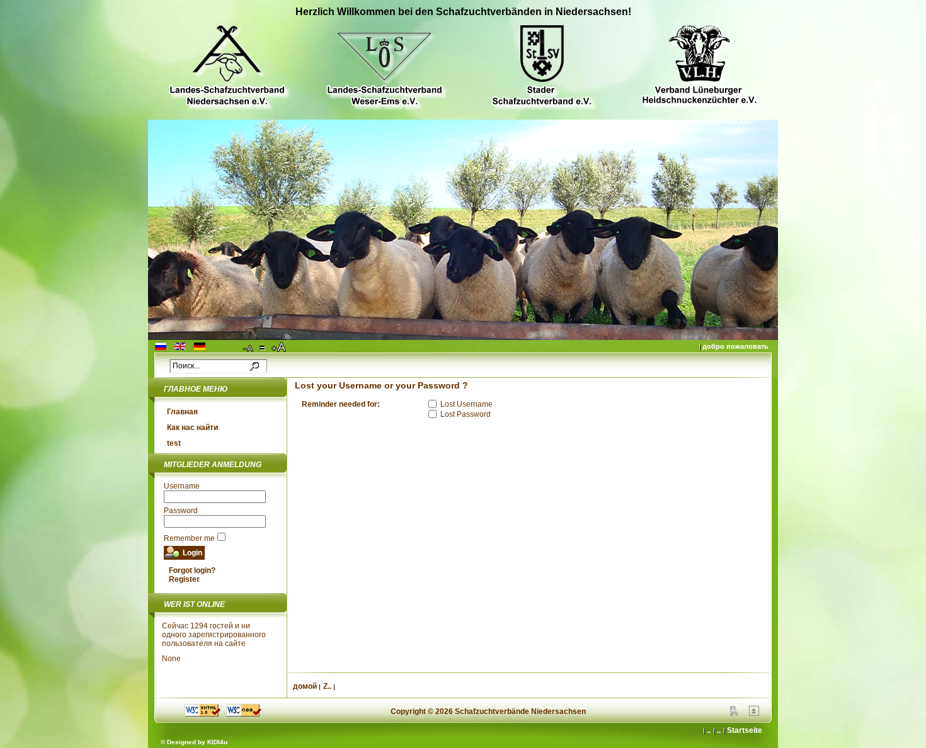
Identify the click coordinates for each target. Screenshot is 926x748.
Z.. (327, 686)
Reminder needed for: (341, 404)
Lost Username (466, 404)
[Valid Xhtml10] (202, 714)
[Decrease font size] (249, 347)
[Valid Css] (243, 714)
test (174, 443)
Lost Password (465, 414)
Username (182, 486)
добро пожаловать (735, 346)
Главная (182, 411)
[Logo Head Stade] (541, 67)
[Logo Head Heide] (699, 66)
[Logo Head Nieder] (227, 67)
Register (184, 579)
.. (719, 730)
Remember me (189, 538)
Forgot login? (192, 570)
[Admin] (734, 713)
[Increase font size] (280, 347)
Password (181, 510)
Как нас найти (192, 427)
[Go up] (754, 713)
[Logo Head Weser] (384, 67)
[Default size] (263, 347)
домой (305, 686)
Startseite (744, 730)
